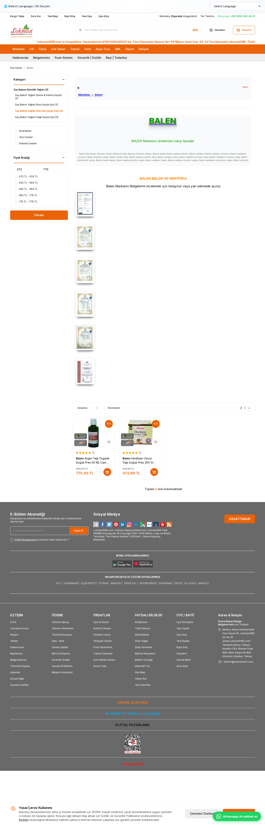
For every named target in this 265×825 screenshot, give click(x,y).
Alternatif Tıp (142, 666)
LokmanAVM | (71, 583)
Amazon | (116, 583)
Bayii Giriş (182, 647)
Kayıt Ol (78, 530)
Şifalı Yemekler (143, 647)
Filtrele (39, 215)
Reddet (24, 819)
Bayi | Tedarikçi (116, 57)
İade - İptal (58, 640)
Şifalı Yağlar (141, 640)
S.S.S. (13, 622)
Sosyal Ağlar (17, 678)
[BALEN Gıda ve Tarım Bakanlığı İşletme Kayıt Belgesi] (164, 203)
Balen (98, 94)
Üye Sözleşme (185, 622)
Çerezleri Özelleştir (203, 813)
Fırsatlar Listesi (102, 634)
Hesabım (182, 653)
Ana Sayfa (16, 67)
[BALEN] (245, 87)
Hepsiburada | (148, 583)
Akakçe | (203, 583)
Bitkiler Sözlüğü (144, 659)
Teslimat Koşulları (62, 634)
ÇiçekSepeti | (89, 583)
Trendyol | (131, 583)
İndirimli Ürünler (102, 628)
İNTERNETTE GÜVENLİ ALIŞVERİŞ (132, 714)
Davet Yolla (99, 666)
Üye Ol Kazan (101, 622)
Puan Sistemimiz (102, 647)
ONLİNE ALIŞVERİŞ (132, 702)
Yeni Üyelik (183, 628)
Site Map (140, 672)
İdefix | (178, 583)
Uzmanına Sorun (19, 628)
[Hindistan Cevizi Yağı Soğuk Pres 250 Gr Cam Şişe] (140, 433)
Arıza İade (182, 666)
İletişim (14, 634)
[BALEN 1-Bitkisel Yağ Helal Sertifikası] (164, 271)
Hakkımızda (20, 57)
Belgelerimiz (41, 57)
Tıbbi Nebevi (142, 628)
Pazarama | (166, 583)
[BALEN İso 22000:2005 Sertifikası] (164, 371)
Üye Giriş (182, 634)
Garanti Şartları (60, 647)
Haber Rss (141, 678)
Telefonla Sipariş (20, 666)
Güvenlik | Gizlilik (89, 57)
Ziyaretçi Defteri (19, 684)
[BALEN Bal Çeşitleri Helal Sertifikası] (164, 237)
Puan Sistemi (64, 57)
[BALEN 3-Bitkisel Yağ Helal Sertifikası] (164, 337)
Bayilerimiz (16, 653)
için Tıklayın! (233, 623)
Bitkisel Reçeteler (145, 653)
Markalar (85, 94)
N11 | (58, 583)
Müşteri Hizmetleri (62, 672)
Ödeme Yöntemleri (63, 628)
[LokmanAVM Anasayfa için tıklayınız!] (90, 88)
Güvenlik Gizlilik (61, 659)
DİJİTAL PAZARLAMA (132, 725)
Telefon (209, 16)
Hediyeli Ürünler (102, 640)
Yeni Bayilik (183, 640)
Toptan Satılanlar (103, 653)
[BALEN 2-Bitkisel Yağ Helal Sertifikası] (164, 304)
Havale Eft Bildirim (62, 666)
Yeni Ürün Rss (143, 684)
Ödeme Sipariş (60, 622)
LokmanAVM (132, 764)
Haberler (15, 672)
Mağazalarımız (18, 659)
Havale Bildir (184, 659)
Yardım (14, 640)
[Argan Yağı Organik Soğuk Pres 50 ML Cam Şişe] (94, 433)
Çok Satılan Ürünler (104, 659)
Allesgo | (190, 583)
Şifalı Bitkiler (142, 634)
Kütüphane (141, 622)
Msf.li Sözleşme (61, 653)
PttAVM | (103, 583)
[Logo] (33, 30)
